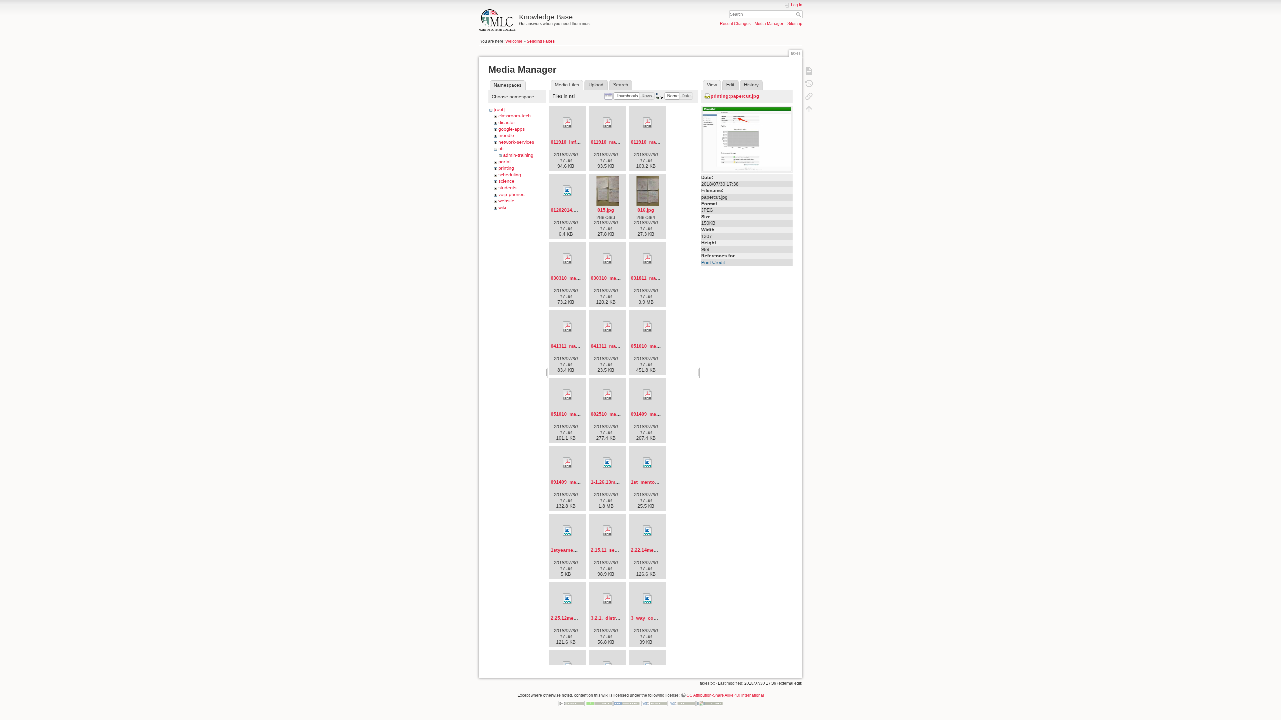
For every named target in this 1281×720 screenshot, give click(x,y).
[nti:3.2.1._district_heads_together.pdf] (607, 599)
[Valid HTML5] (654, 703)
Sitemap (794, 23)
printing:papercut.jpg (735, 96)
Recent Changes (735, 23)
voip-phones (511, 194)
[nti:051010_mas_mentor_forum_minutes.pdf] (567, 395)
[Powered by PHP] (626, 703)
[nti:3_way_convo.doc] (647, 599)
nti (500, 148)
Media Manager (769, 23)
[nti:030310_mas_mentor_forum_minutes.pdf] (607, 259)
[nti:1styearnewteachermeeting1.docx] (567, 531)
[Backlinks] (809, 96)
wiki (502, 207)
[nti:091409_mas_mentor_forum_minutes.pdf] (567, 463)
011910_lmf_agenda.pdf (578, 142)
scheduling (509, 174)
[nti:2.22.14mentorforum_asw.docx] (647, 531)
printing (506, 168)
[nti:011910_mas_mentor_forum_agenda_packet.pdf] (607, 123)
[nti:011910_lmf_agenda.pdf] (567, 123)
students (507, 187)
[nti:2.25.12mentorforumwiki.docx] (567, 599)
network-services (516, 142)
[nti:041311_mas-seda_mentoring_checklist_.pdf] (607, 327)
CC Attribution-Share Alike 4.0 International (725, 695)
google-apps (511, 129)
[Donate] (599, 703)
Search (799, 14)
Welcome (513, 41)
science (506, 181)
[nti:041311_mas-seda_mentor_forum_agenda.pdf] (567, 327)
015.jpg (605, 210)
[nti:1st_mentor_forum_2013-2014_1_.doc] (647, 463)
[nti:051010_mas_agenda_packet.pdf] (647, 327)
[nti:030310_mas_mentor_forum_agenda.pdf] (567, 259)
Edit (730, 84)
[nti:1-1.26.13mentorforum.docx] (607, 463)
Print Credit (713, 262)
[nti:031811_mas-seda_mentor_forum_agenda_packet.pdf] (647, 259)
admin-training (518, 155)
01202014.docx (568, 210)
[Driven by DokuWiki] (710, 703)
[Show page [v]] (809, 70)
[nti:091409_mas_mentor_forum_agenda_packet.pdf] (647, 395)
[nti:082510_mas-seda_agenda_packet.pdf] (607, 395)
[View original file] (747, 139)
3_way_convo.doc (651, 618)
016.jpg (645, 210)
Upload (595, 84)
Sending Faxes (541, 41)
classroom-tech (514, 115)
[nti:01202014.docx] (567, 191)
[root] (499, 109)
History (751, 84)
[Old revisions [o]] (809, 83)
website (506, 200)
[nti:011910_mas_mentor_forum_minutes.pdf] (647, 123)
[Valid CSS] (682, 703)
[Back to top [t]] (809, 108)
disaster (506, 122)
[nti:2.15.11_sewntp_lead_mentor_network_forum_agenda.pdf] (607, 531)
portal (504, 161)
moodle (506, 135)
